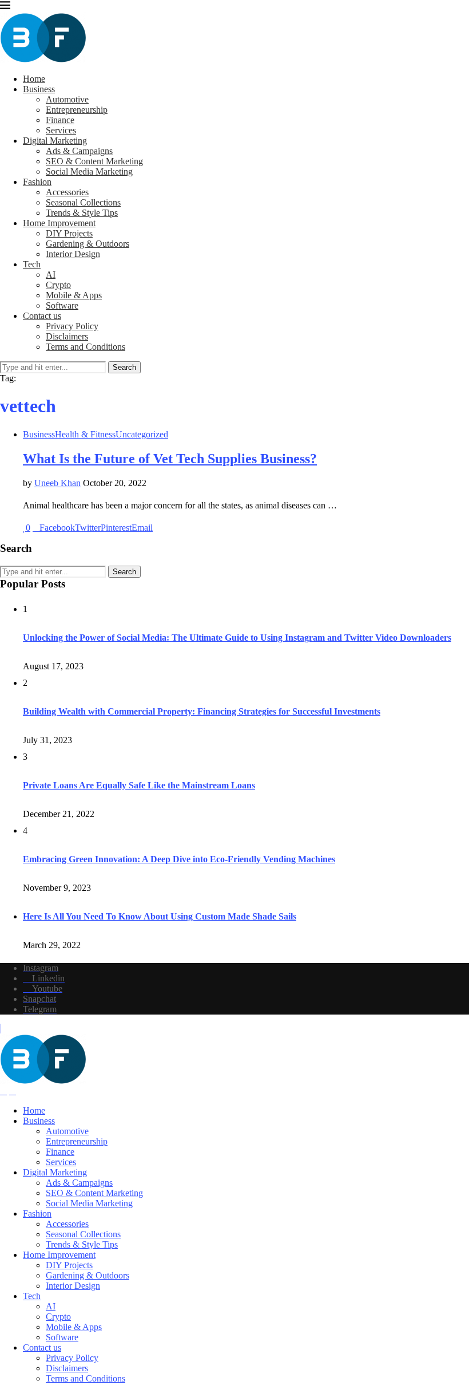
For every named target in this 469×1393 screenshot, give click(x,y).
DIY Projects (69, 233)
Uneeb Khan (57, 483)
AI (50, 274)
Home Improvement (59, 223)
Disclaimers (67, 336)
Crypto (58, 285)
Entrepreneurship (77, 110)
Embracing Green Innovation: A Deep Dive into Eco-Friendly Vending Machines (179, 859)
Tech (32, 264)
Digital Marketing (55, 140)
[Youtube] (12, 1091)
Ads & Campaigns (79, 151)
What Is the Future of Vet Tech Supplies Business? (170, 458)
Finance (60, 120)
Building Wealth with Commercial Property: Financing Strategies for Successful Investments (201, 711)
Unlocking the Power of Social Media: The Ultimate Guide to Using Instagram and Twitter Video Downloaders (237, 637)
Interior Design (73, 254)
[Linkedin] (3, 1091)
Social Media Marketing (89, 171)
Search (124, 367)
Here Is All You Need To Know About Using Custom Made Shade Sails (159, 916)
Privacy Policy (72, 326)
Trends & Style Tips (82, 213)
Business (39, 89)
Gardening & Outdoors (87, 243)
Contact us (42, 316)
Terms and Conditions (85, 347)
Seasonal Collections (83, 202)
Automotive (67, 99)
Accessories (67, 192)
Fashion (37, 182)
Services (61, 130)
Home (34, 79)
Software (62, 305)
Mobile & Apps (74, 295)
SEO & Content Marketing (94, 161)
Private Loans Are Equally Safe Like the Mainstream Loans (139, 785)
